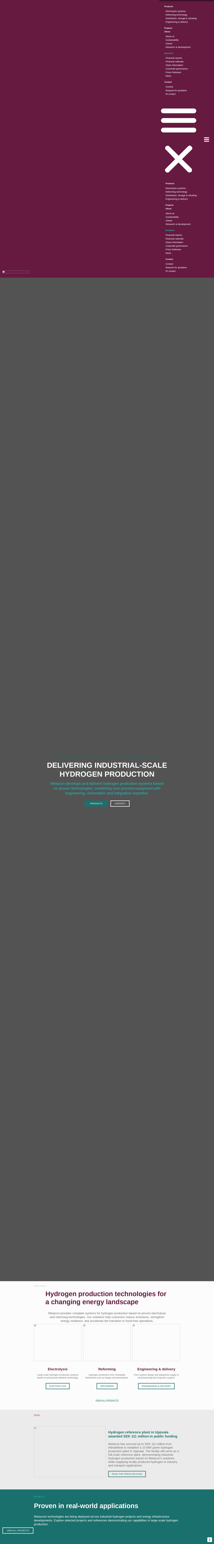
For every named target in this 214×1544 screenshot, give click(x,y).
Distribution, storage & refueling (181, 18)
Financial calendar (175, 61)
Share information (174, 65)
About (167, 32)
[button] (178, 139)
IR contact (171, 94)
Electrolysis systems (176, 11)
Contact (168, 82)
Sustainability (172, 40)
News (168, 76)
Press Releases (173, 72)
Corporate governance (177, 69)
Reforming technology (176, 15)
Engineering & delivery (177, 22)
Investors (168, 53)
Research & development (178, 47)
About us (170, 36)
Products (168, 6)
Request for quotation (176, 90)
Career (169, 43)
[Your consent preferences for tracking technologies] (209, 1539)
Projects (169, 205)
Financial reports (174, 58)
